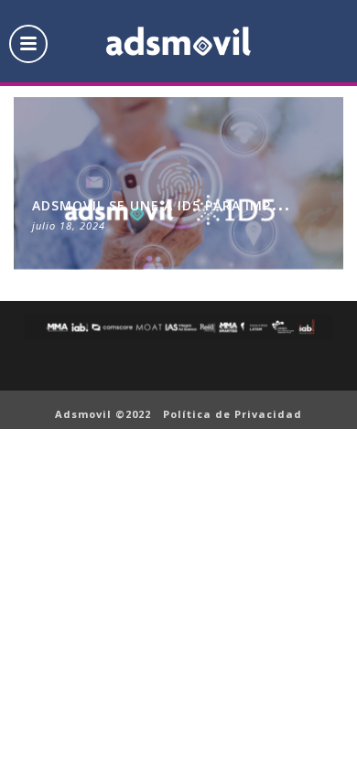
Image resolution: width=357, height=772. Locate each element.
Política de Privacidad (232, 414)
